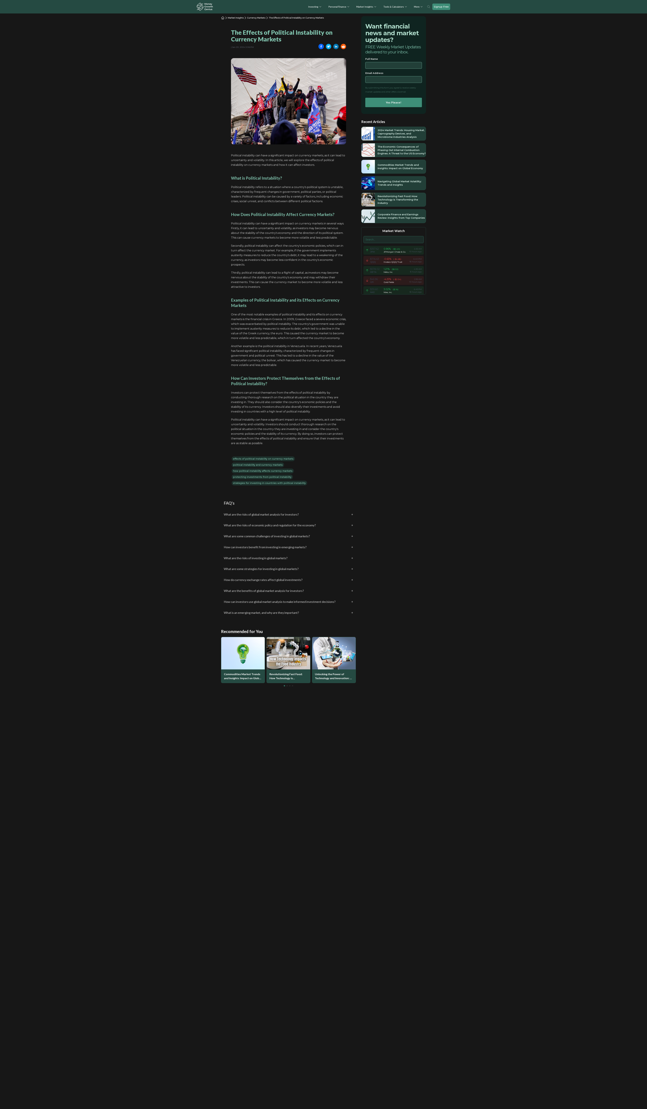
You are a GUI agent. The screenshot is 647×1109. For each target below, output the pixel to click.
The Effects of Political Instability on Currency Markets (296, 18)
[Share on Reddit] (343, 46)
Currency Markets (256, 18)
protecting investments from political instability (262, 477)
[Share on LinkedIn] (336, 46)
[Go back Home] (222, 18)
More (417, 6)
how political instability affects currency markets (262, 470)
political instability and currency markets (258, 464)
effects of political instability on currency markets (263, 458)
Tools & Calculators (393, 6)
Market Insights (364, 6)
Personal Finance (337, 6)
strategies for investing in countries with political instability (269, 483)
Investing (313, 6)
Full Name (371, 58)
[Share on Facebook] (321, 46)
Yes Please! (394, 102)
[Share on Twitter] (328, 46)
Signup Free (441, 6)
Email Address (374, 73)
